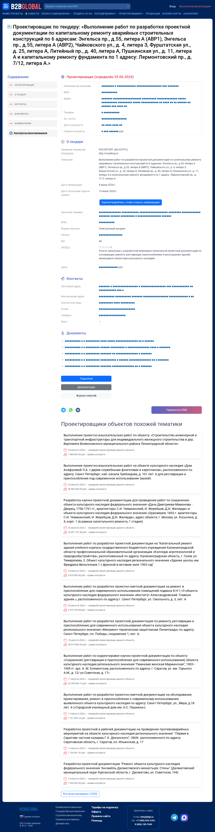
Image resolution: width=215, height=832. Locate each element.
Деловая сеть (63, 823)
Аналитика (190, 13)
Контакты (20, 104)
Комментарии (22, 123)
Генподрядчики (104, 13)
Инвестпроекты (13, 13)
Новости (33, 13)
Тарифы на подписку (104, 807)
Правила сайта (100, 816)
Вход (172, 6)
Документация (86, 387)
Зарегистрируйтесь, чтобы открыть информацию (131, 202)
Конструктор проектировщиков (30, 133)
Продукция (153, 13)
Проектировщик (24, 85)
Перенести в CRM (177, 409)
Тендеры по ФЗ (82, 13)
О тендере (20, 94)
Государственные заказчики (70, 811)
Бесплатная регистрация (195, 6)
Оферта (96, 811)
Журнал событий (86, 395)
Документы (21, 114)
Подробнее (86, 378)
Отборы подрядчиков (55, 13)
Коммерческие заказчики (69, 807)
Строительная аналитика (69, 815)
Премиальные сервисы (67, 819)
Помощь (96, 820)
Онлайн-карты (171, 13)
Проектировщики (130, 13)
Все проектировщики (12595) (80, 793)
